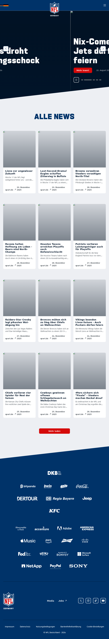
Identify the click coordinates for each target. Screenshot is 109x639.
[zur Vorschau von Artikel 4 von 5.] (27, 79)
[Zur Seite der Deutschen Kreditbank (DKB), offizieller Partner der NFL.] (54, 473)
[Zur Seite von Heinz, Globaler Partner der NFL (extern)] (44, 553)
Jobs (61, 600)
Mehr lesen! (12, 70)
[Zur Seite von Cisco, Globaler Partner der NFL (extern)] (85, 540)
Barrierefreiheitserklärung (70, 626)
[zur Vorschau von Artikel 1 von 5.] (12, 79)
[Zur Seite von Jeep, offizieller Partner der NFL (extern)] (87, 498)
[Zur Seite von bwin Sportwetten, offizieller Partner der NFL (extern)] (47, 486)
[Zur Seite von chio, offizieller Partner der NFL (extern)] (64, 486)
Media (50, 600)
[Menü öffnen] (104, 5)
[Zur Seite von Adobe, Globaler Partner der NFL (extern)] (64, 528)
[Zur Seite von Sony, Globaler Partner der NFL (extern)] (78, 566)
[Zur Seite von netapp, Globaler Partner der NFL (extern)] (31, 566)
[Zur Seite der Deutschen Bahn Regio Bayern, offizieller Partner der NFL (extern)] (60, 498)
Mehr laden (54, 431)
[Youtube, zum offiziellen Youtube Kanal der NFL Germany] (103, 600)
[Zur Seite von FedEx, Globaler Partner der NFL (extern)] (25, 553)
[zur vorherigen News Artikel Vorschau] (6, 48)
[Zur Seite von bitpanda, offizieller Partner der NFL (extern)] (28, 486)
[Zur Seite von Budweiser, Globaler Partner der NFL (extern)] (67, 540)
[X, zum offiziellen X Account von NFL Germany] (80, 600)
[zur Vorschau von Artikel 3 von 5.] (24, 79)
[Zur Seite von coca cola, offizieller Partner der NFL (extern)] (82, 486)
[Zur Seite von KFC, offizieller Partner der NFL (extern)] (54, 510)
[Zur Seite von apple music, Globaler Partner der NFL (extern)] (28, 540)
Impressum (9, 626)
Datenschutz (25, 626)
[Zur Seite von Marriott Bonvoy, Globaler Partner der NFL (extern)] (63, 553)
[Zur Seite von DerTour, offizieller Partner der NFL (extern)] (27, 498)
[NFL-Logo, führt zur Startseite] (54, 5)
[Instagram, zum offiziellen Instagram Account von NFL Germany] (88, 600)
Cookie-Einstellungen (95, 626)
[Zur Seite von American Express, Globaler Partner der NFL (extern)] (86, 528)
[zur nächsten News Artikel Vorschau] (103, 48)
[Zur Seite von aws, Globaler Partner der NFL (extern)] (48, 541)
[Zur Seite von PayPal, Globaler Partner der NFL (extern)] (55, 567)
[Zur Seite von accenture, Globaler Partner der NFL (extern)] (41, 528)
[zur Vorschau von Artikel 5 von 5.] (30, 79)
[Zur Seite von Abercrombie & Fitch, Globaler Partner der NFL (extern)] (21, 528)
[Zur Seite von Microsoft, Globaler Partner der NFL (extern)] (84, 553)
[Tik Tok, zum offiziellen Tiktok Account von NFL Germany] (95, 600)
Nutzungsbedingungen (45, 626)
